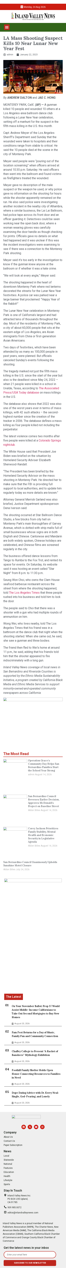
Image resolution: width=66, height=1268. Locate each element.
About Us (8, 1137)
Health (7, 1176)
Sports (7, 1184)
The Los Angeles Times (24, 592)
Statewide (9, 1160)
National (8, 1164)
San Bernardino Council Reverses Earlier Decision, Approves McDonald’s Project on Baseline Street (43, 801)
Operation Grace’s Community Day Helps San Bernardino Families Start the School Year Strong (43, 765)
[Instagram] (42, 1127)
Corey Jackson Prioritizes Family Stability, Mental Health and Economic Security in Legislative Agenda (43, 835)
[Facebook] (23, 1127)
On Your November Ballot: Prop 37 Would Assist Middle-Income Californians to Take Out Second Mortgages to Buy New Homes (36, 1012)
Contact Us (9, 1141)
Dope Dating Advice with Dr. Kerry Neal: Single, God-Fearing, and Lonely (35, 1094)
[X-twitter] (30, 1127)
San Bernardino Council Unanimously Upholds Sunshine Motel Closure (30, 864)
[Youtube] (36, 1127)
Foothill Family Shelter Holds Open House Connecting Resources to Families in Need (36, 1074)
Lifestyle (8, 1180)
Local (6, 1156)
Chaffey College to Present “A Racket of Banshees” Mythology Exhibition (35, 1053)
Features (8, 1168)
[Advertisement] (33, 960)
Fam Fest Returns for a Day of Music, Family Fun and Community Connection (35, 1034)
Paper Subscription (13, 1145)
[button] (7, 27)
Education (9, 1172)
